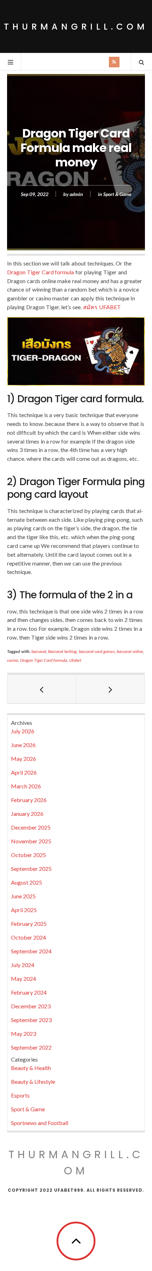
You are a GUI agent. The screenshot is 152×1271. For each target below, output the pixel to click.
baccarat (38, 651)
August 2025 (26, 882)
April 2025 (24, 909)
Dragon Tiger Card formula (40, 272)
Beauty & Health (31, 1067)
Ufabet (75, 660)
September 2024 (31, 951)
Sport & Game (117, 194)
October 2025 (28, 854)
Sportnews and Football (39, 1122)
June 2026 (23, 744)
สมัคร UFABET (102, 307)
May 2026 (23, 758)
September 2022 (31, 1047)
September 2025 (31, 868)
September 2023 (31, 1019)
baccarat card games (97, 651)
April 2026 (24, 772)
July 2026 (22, 731)
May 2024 (23, 978)
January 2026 (27, 813)
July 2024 (22, 964)
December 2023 (31, 1006)
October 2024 (28, 937)
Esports (20, 1095)
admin (76, 194)
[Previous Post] (41, 689)
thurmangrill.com (76, 26)
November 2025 (31, 841)
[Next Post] (110, 689)
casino (12, 660)
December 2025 (31, 827)
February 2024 (29, 992)
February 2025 (29, 923)
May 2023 (23, 1033)
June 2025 (23, 896)
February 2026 (29, 799)
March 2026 (26, 786)
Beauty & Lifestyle (33, 1081)
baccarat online (130, 651)
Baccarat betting (62, 651)
